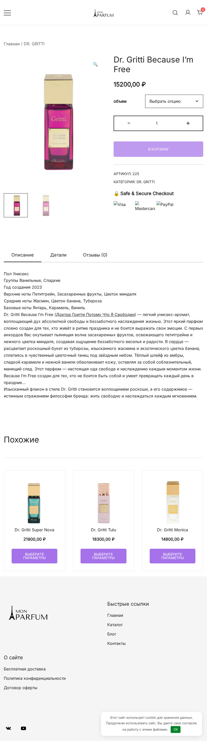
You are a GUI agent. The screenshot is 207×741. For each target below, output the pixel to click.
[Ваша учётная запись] (188, 12)
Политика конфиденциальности (35, 678)
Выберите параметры (34, 556)
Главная (12, 43)
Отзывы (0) (95, 255)
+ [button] (188, 123)
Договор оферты (20, 687)
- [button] (129, 123)
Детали (58, 255)
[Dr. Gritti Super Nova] (34, 501)
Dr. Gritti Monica (172, 529)
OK (175, 729)
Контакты (116, 643)
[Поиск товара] (175, 12)
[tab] (22, 255)
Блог (111, 634)
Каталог (115, 624)
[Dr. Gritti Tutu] (103, 501)
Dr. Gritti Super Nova (34, 529)
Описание (22, 255)
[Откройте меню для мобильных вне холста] (7, 12)
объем (120, 101)
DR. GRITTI (34, 43)
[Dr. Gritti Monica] (172, 501)
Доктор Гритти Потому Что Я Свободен (95, 314)
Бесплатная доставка (25, 668)
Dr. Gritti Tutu (103, 529)
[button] (95, 64)
